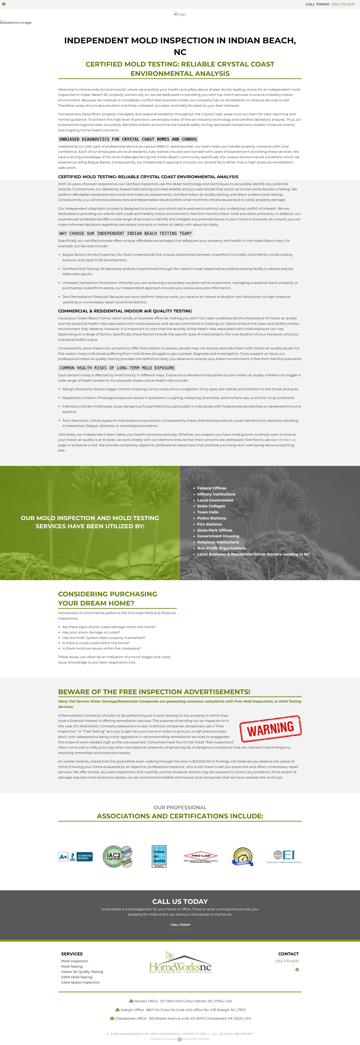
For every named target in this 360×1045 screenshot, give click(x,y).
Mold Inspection (74, 961)
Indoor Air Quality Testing (82, 972)
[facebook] (3, 4)
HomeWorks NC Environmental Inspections (163, 1033)
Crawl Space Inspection (80, 982)
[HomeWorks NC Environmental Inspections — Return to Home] (180, 14)
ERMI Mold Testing (76, 977)
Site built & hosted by (180, 1038)
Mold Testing (72, 966)
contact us (286, 440)
